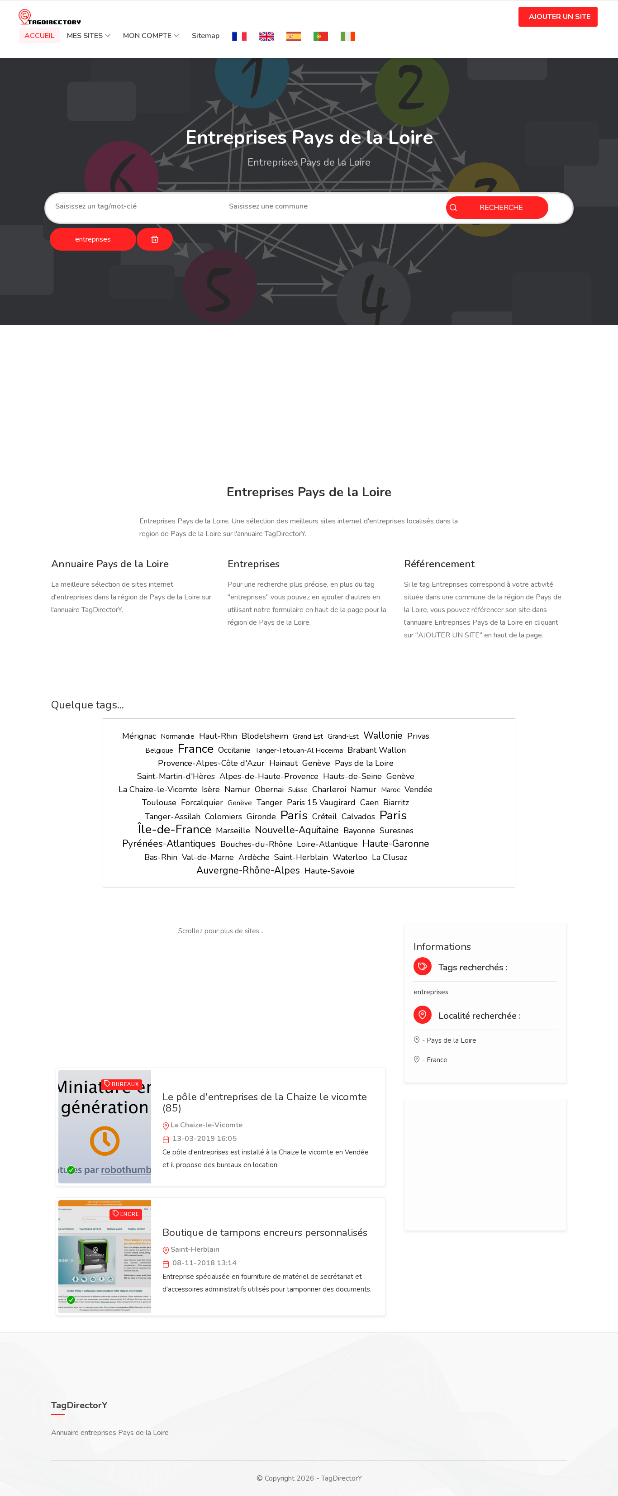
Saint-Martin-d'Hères (176, 776)
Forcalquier (202, 802)
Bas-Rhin (160, 857)
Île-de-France (174, 829)
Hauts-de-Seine (352, 776)
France (196, 749)
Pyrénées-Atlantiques (169, 843)
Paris (294, 815)
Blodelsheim (265, 736)
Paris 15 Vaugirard (321, 802)
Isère (211, 789)
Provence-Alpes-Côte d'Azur (211, 763)
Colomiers (223, 816)
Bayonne (359, 830)
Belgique (159, 750)
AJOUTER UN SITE (559, 17)
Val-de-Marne (208, 857)
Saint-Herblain (301, 857)
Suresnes (397, 830)
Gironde (261, 816)
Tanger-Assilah (172, 816)
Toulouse (159, 802)
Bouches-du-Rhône (256, 844)
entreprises (431, 992)
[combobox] (135, 206)
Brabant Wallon (376, 750)
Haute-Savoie (329, 870)
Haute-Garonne (395, 843)
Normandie (178, 736)
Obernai (269, 789)
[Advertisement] (309, 406)
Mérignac (139, 736)
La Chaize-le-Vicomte (158, 789)
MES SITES (85, 36)
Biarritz (396, 802)
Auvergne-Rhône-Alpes (248, 870)
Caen (369, 802)
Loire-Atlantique (327, 844)
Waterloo (350, 857)
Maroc (390, 789)
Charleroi (329, 789)
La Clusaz (389, 857)
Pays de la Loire (364, 763)
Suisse (298, 789)
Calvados (358, 816)
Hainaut (283, 763)
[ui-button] (155, 239)
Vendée (418, 789)
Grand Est (308, 736)
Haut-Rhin (218, 736)
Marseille (233, 830)
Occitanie (234, 750)
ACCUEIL (39, 36)
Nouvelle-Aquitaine (297, 830)
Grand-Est (343, 736)
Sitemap (205, 36)
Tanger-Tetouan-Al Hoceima (299, 750)
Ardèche (254, 857)
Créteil (324, 816)
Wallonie (383, 735)
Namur (237, 789)
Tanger (269, 802)
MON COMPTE (147, 36)
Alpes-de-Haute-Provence (269, 776)
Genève (316, 763)
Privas (418, 736)
